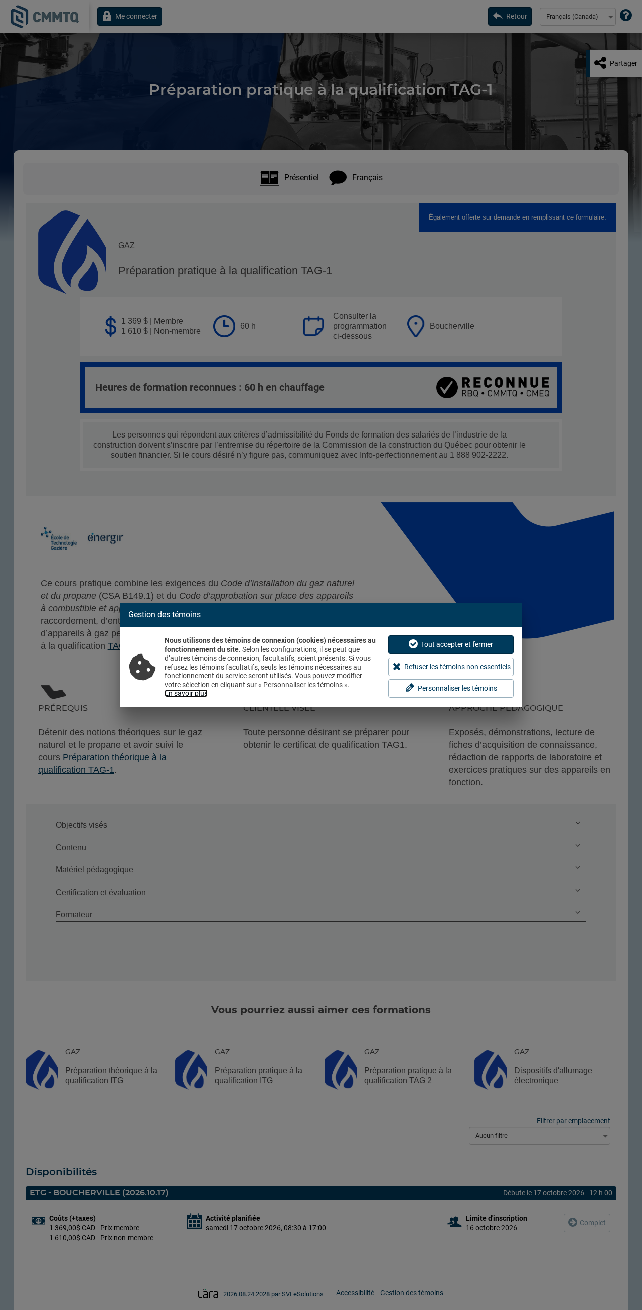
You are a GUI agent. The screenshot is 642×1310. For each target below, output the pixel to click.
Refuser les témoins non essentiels (457, 667)
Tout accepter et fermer (457, 644)
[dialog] (321, 655)
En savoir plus (186, 693)
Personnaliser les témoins (457, 688)
